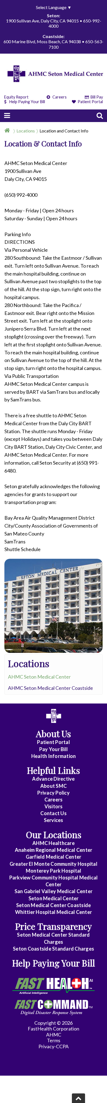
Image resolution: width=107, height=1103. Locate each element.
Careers (59, 97)
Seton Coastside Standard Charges (53, 949)
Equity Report (16, 97)
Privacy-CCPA (53, 1046)
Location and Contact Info (64, 130)
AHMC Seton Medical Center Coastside (50, 688)
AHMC (53, 1035)
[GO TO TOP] (78, 1098)
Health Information (53, 756)
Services (53, 820)
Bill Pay (96, 97)
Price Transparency (53, 926)
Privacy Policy (53, 793)
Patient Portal (90, 101)
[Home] (8, 130)
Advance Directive (53, 779)
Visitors (53, 806)
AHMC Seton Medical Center (39, 677)
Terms (53, 1040)
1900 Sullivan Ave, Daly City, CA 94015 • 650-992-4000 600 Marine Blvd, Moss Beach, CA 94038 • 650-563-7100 (53, 31)
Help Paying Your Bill (27, 101)
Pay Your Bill (53, 749)
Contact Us (53, 813)
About (53, 786)
